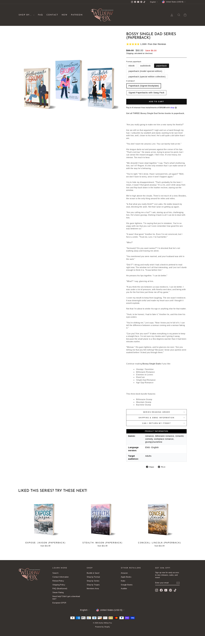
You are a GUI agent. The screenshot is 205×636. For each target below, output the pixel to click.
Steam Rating (58, 592)
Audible (124, 588)
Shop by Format (93, 577)
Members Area (93, 588)
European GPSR (59, 603)
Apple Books (126, 577)
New (65, 15)
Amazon (124, 573)
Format (130, 81)
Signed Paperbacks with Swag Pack (146, 92)
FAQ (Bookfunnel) (59, 588)
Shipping (129, 53)
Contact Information (60, 577)
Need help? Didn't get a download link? (66, 597)
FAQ (40, 15)
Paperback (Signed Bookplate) (143, 86)
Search (55, 573)
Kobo (123, 581)
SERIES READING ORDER (156, 412)
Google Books (127, 585)
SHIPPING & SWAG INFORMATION (156, 418)
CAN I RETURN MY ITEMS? (156, 423)
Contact (52, 15)
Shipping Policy (58, 585)
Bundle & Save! (93, 573)
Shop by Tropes (93, 585)
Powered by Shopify (102, 627)
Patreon (77, 15)
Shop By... (26, 15)
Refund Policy (58, 581)
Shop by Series (93, 581)
